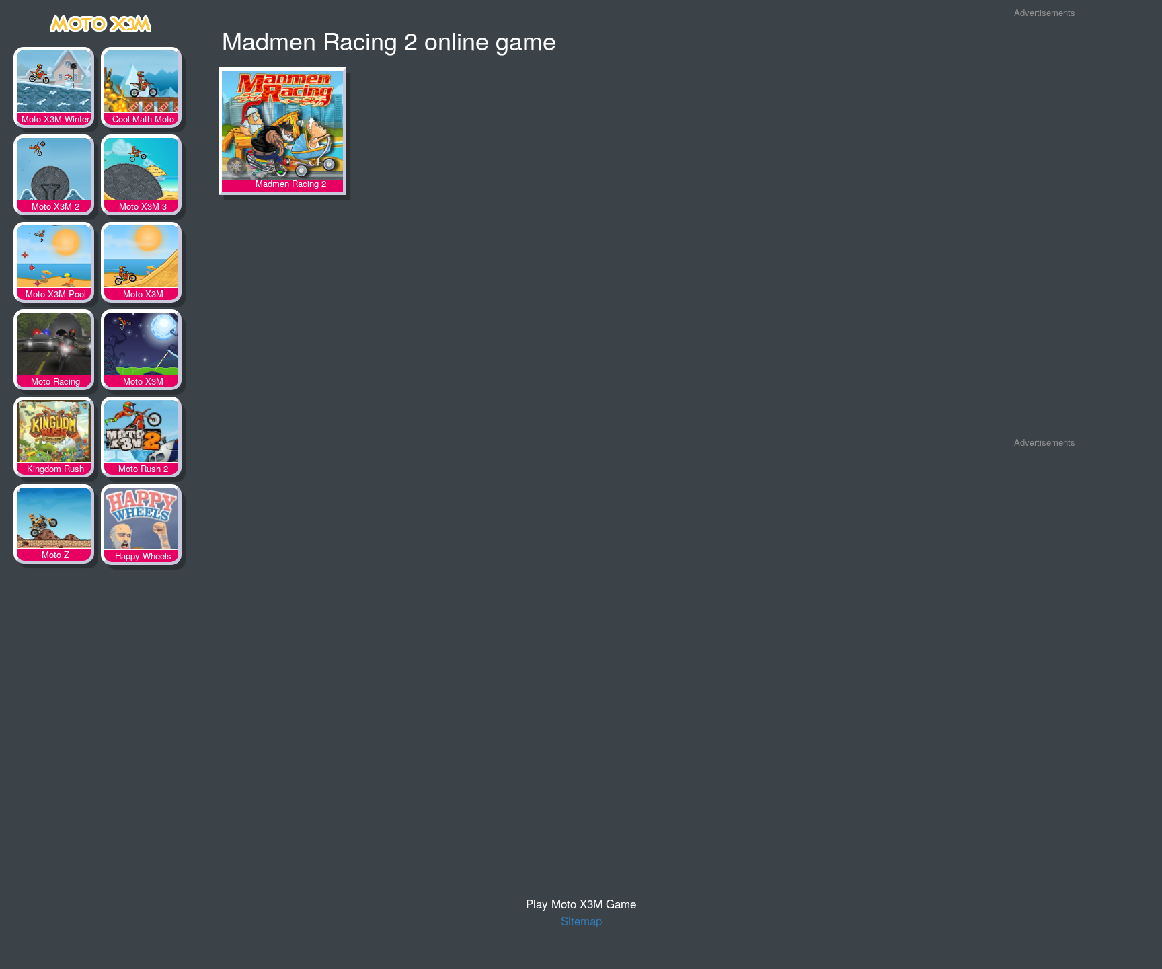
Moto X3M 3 (141, 171)
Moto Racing (53, 346)
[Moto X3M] (100, 21)
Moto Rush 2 (141, 434)
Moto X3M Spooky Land (141, 346)
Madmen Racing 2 (282, 126)
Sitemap (581, 920)
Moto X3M (141, 259)
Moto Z (53, 521)
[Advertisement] (1044, 228)
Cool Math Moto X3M (141, 84)
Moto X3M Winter (53, 84)
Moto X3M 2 (53, 171)
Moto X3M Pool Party (53, 259)
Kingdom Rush (53, 434)
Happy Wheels (141, 521)
